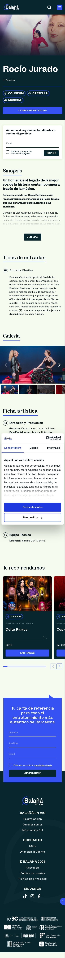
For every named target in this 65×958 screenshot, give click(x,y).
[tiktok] (25, 896)
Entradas (27, 653)
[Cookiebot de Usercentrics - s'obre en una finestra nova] (46, 438)
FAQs (32, 846)
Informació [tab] (53, 447)
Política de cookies (32, 873)
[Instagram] (33, 896)
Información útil (32, 830)
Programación (32, 819)
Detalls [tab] (33, 447)
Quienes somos (32, 824)
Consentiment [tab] (12, 447)
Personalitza (30, 517)
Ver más (32, 237)
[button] (60, 365)
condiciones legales (20, 153)
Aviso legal (33, 867)
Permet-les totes (32, 507)
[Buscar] (49, 7)
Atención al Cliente (32, 851)
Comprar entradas (32, 110)
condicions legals (43, 765)
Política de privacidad (32, 878)
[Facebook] (40, 896)
